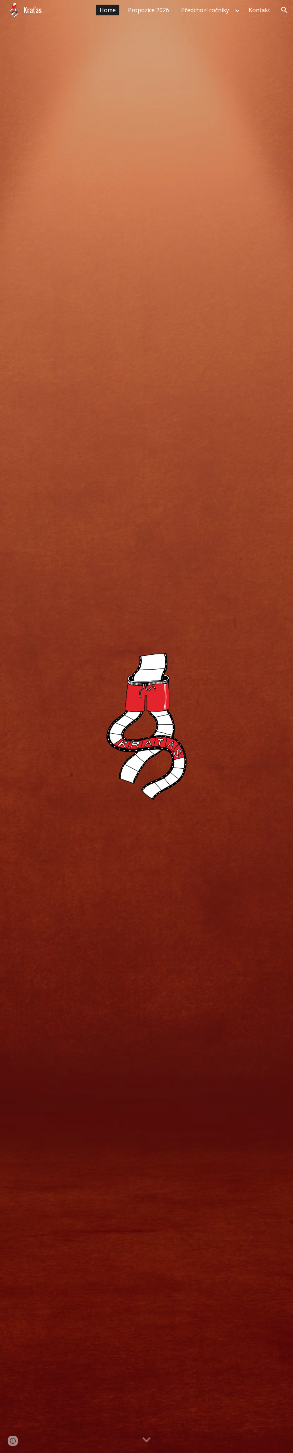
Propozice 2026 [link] (148, 10)
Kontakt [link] (259, 10)
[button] (284, 10)
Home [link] (108, 10)
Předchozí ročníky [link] (205, 10)
